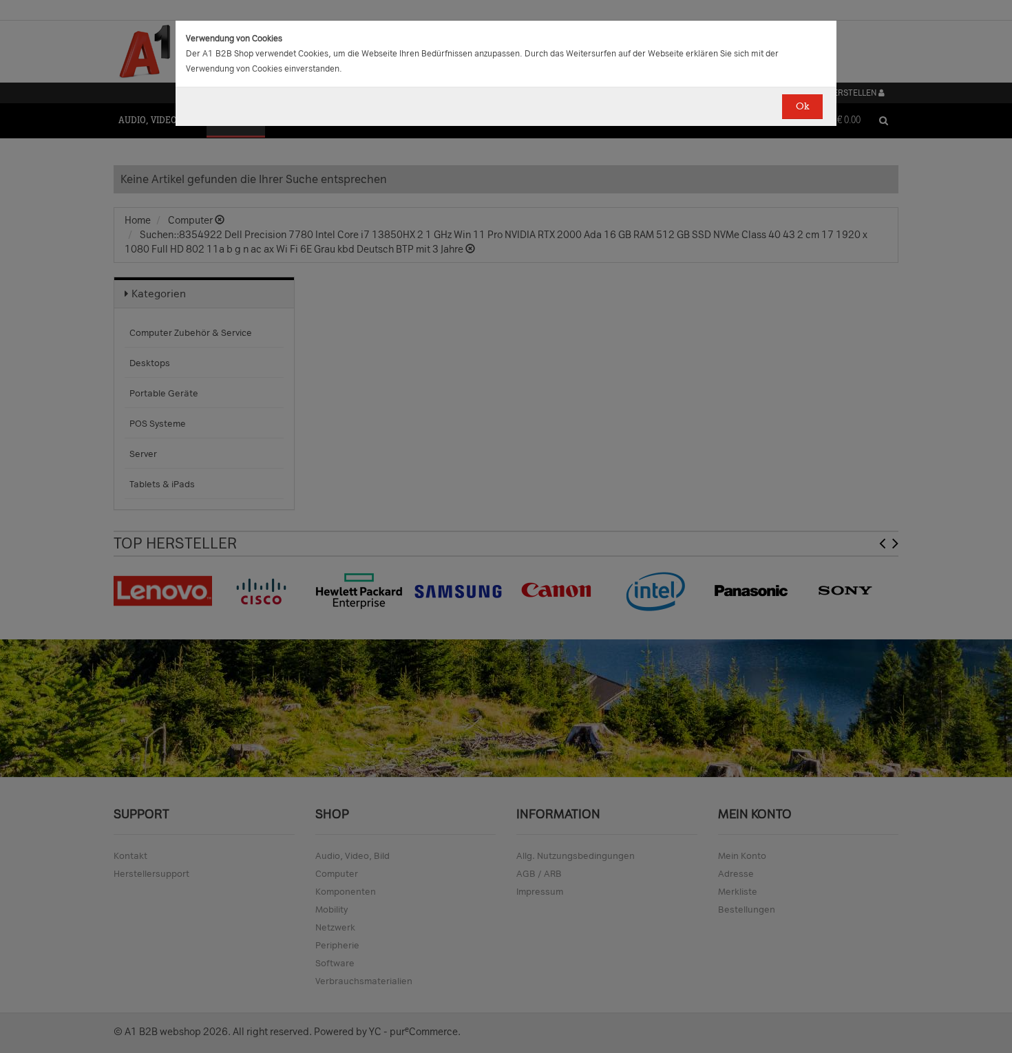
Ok (802, 106)
